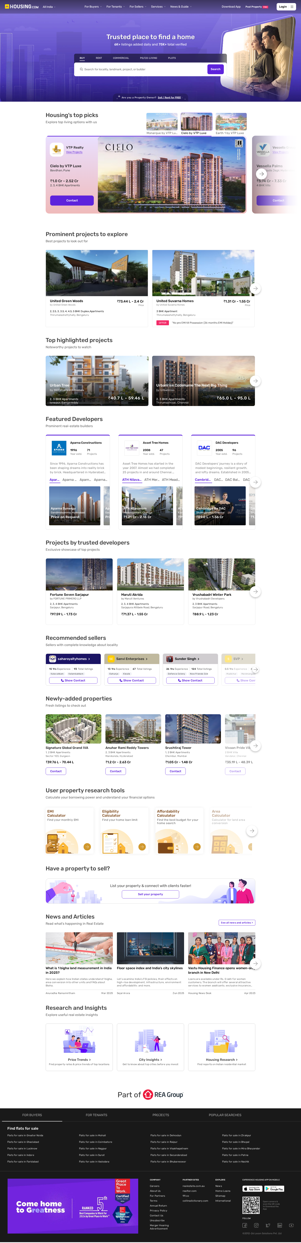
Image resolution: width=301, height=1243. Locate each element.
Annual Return (158, 1205)
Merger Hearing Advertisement (159, 1227)
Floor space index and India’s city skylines (150, 968)
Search (216, 69)
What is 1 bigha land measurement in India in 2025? (79, 970)
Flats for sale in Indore (20, 1155)
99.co (186, 1195)
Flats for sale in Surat (92, 1155)
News (218, 1186)
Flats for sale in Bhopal (236, 1142)
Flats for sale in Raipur (164, 1142)
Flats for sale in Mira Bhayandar (241, 1148)
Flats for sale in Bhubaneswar (168, 1161)
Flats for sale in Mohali (92, 1135)
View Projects (74, 152)
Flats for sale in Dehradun (165, 1135)
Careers (154, 1186)
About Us (155, 1191)
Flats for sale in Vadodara (94, 1161)
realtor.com (190, 1191)
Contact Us (156, 1215)
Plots (172, 58)
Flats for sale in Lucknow (22, 1148)
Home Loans (222, 1191)
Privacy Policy (158, 1210)
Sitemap (220, 1195)
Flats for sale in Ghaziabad (23, 1142)
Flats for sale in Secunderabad (168, 1155)
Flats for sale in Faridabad (22, 1161)
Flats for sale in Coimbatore (95, 1142)
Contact (72, 200)
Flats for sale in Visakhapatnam (169, 1148)
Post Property (256, 6)
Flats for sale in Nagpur (93, 1148)
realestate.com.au (194, 1186)
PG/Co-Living (148, 58)
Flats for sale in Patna (235, 1155)
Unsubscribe (157, 1220)
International (223, 1200)
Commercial (121, 58)
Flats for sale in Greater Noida (25, 1135)
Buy (82, 58)
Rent (99, 58)
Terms (153, 1200)
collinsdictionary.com (195, 1200)
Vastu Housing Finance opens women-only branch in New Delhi (221, 970)
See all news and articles (237, 922)
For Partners (157, 1195)
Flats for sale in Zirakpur (236, 1135)
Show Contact (75, 680)
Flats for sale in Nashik (235, 1161)
